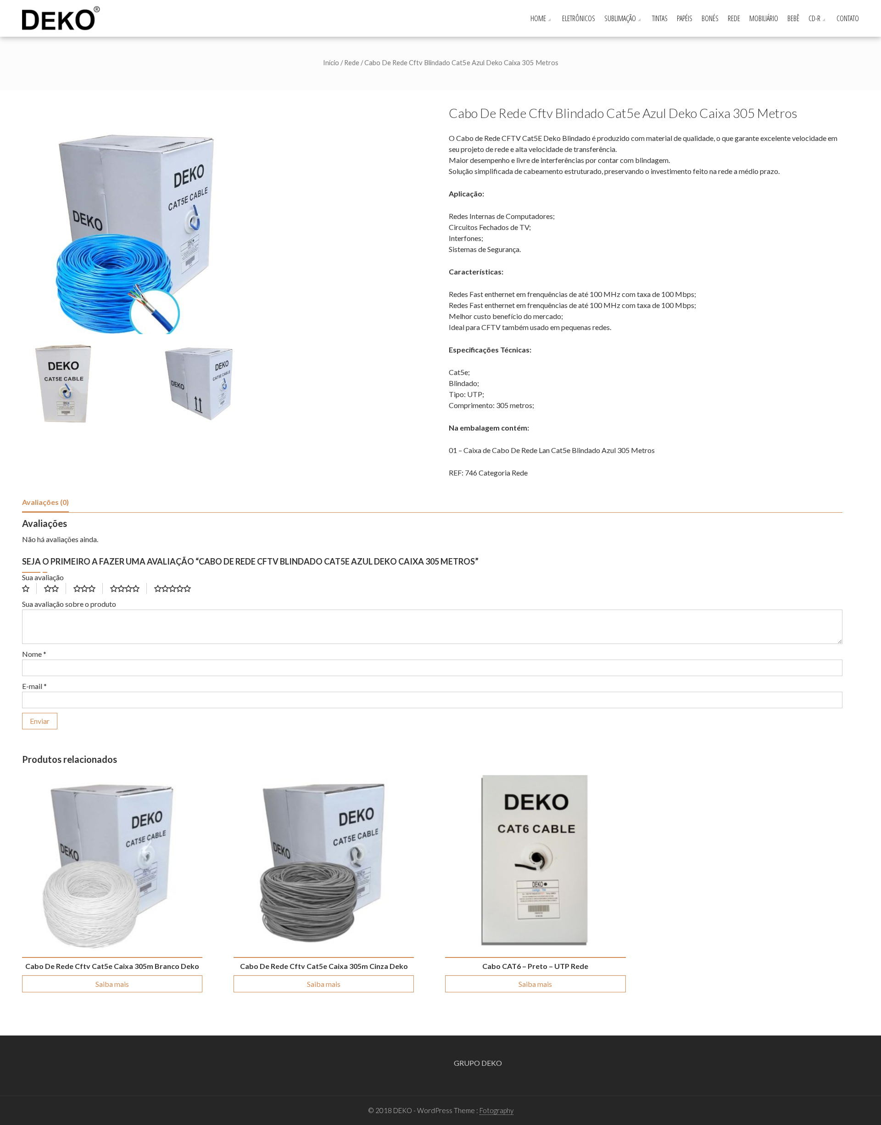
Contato (847, 18)
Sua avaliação (43, 577)
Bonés (710, 18)
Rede (734, 18)
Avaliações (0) (45, 502)
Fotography (496, 1110)
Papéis (684, 18)
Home (538, 18)
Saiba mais (112, 983)
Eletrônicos (578, 18)
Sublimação (620, 18)
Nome (34, 653)
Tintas (660, 18)
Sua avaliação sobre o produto (69, 603)
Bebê (793, 18)
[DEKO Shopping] (64, 17)
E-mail (34, 686)
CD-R (814, 18)
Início (331, 62)
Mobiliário (763, 18)
